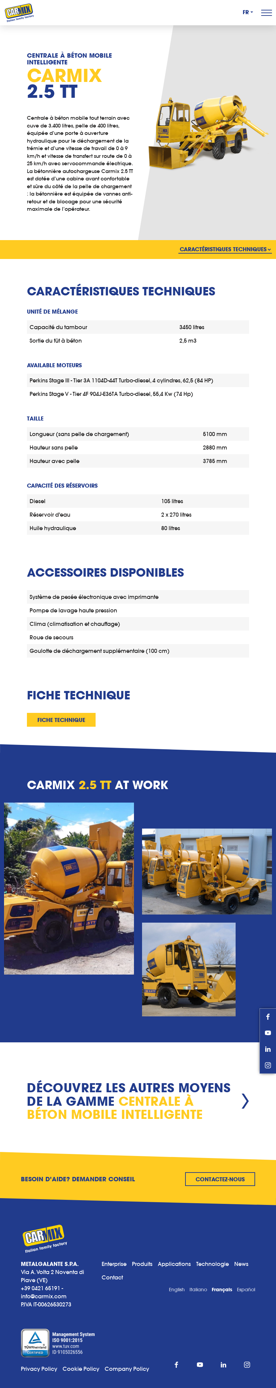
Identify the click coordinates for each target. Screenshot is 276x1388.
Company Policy (127, 1368)
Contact (112, 1277)
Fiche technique (61, 720)
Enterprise (114, 1264)
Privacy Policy (39, 1368)
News (241, 1264)
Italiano (198, 1289)
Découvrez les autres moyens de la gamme (129, 1101)
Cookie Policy (84, 1368)
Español (246, 1289)
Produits (142, 1264)
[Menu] (266, 13)
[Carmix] (19, 12)
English (177, 1289)
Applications (174, 1264)
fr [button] (246, 12)
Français (222, 1289)
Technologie (212, 1264)
